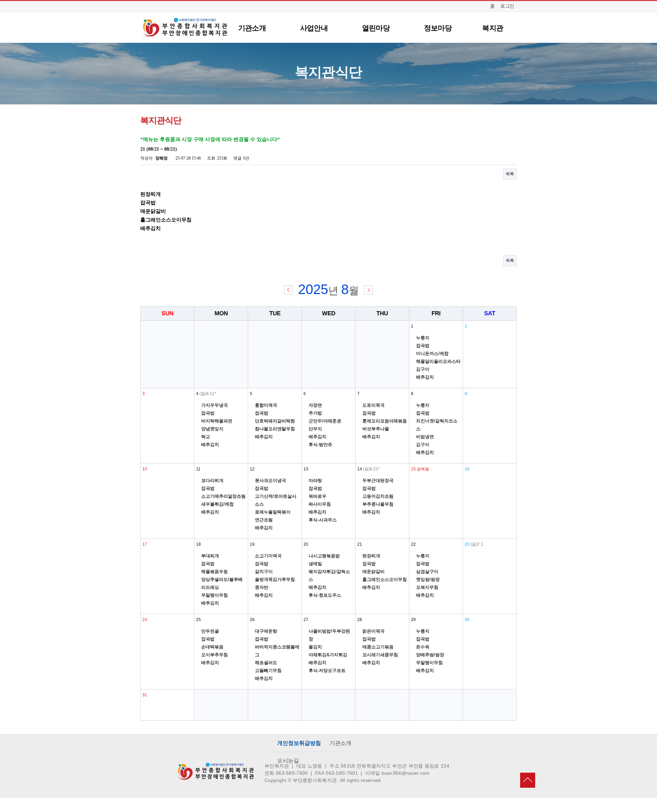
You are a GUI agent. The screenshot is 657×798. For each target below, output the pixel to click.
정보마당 (438, 28)
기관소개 (252, 28)
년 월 (328, 290)
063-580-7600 (292, 773)
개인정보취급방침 (299, 743)
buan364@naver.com (406, 773)
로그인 (507, 6)
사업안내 (314, 28)
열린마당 (376, 28)
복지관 (492, 28)
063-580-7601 (342, 773)
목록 (510, 174)
